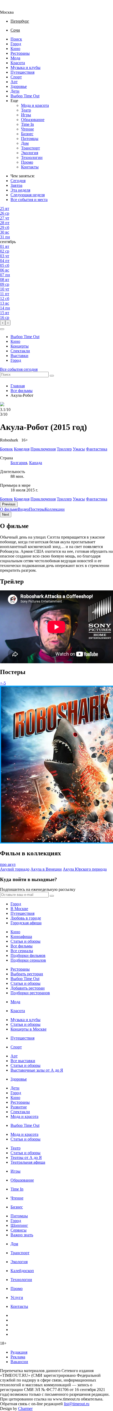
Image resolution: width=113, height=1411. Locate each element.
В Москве (19, 908)
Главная (18, 386)
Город (16, 44)
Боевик (6, 499)
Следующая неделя (28, 195)
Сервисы (19, 1230)
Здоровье (19, 86)
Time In (27, 124)
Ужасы (79, 499)
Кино (15, 48)
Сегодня (18, 180)
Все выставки (23, 1060)
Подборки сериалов (28, 960)
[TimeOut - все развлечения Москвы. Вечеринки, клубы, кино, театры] (11, 7)
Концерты (20, 346)
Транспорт (30, 148)
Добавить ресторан (28, 988)
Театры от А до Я (26, 1157)
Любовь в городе (26, 918)
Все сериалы (22, 950)
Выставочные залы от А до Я (37, 1070)
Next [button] (5, 514)
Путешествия (22, 72)
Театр (26, 110)
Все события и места (29, 199)
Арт (14, 81)
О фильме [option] (9, 509)
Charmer (25, 1408)
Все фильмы (22, 390)
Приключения (43, 499)
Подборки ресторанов (30, 993)
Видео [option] (23, 509)
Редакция (19, 1352)
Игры (26, 115)
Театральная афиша (28, 1162)
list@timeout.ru (76, 1404)
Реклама (18, 1357)
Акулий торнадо (14, 869)
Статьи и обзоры (25, 941)
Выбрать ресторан (27, 974)
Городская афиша (26, 923)
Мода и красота (35, 105)
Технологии (32, 157)
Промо (27, 162)
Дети (15, 91)
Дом (25, 143)
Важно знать (22, 1235)
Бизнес (27, 134)
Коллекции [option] (55, 509)
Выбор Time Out (25, 96)
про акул (8, 864)
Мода (15, 58)
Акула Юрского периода (85, 869)
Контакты (30, 167)
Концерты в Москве (29, 1029)
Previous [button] (9, 504)
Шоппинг (19, 1225)
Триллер (64, 499)
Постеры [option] (37, 509)
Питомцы (29, 138)
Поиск (16, 39)
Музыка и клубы (25, 67)
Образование (32, 119)
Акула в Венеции (46, 869)
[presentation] (2, 322)
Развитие (19, 1107)
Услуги (17, 1297)
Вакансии (19, 1361)
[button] (2, 329)
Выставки (19, 355)
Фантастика (96, 499)
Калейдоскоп (22, 1270)
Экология (29, 152)
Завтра (16, 185)
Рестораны (20, 53)
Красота (18, 63)
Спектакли (20, 351)
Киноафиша (21, 936)
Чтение (27, 129)
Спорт (16, 77)
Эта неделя (20, 190)
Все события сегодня (19, 369)
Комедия (21, 499)
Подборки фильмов (28, 955)
